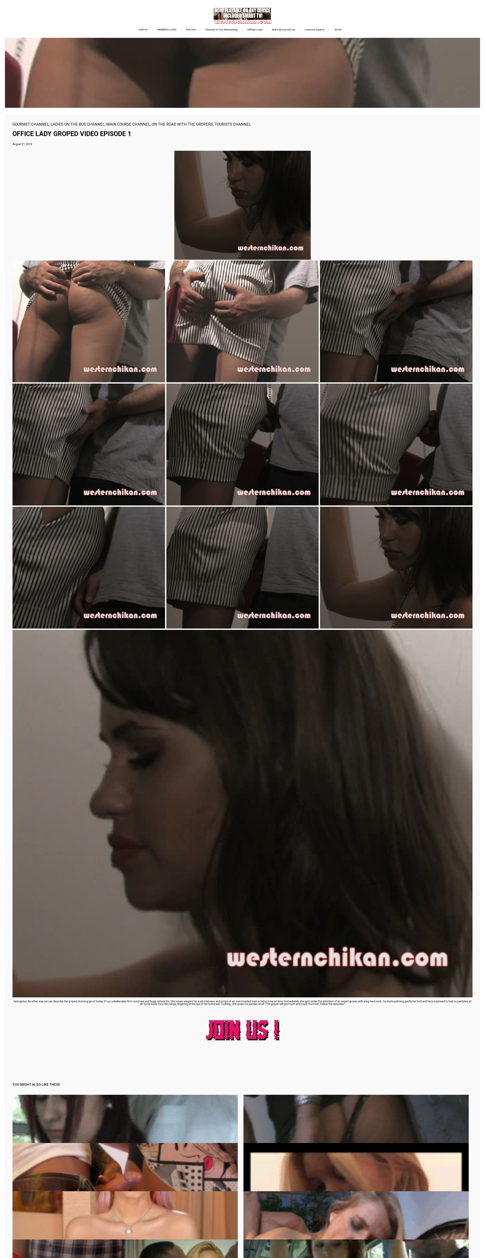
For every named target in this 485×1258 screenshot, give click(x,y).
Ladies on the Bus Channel (78, 124)
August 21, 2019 (22, 144)
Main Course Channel (128, 124)
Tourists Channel (233, 124)
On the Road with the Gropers (182, 124)
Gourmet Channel (31, 124)
